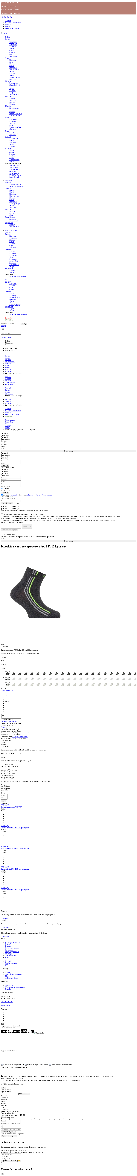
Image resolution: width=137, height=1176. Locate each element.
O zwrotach (5, 937)
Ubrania (8, 106)
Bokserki (12, 211)
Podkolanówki (14, 70)
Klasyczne (12, 41)
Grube (11, 54)
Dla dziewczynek (11, 230)
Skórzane (12, 129)
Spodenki (12, 100)
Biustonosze (13, 83)
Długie (11, 71)
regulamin (14, 495)
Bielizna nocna (10, 96)
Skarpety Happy (14, 196)
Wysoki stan (13, 133)
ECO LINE (9, 320)
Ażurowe (12, 47)
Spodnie (12, 102)
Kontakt (8, 989)
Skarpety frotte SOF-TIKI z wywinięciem (15, 828)
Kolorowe (12, 62)
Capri (11, 245)
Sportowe (12, 79)
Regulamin (9, 950)
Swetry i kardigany (15, 114)
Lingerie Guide (14, 169)
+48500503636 (6, 337)
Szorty (11, 213)
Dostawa (8, 24)
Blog (6, 976)
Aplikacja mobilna (11, 978)
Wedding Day (14, 165)
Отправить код (68, 451)
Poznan (3, 1102)
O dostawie (5, 918)
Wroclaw (4, 1105)
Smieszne (12, 263)
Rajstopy (8, 39)
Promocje (8, 318)
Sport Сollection (14, 177)
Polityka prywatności (12, 952)
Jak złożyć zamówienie (13, 23)
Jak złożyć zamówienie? (13, 942)
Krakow (3, 1103)
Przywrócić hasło (7, 503)
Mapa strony (9, 985)
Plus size (8, 137)
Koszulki (12, 91)
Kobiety (8, 37)
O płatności (5, 927)
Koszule (12, 104)
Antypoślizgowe (15, 261)
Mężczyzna (7, 490)
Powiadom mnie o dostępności (11, 723)
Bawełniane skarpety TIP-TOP (11, 807)
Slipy (11, 215)
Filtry (3, 1088)
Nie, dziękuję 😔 (15, 1161)
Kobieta (6, 488)
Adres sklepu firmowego (13, 974)
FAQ (7, 957)
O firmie (8, 21)
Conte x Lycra (14, 173)
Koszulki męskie (15, 184)
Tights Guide (13, 167)
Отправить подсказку (9, 1132)
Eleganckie (13, 238)
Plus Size (12, 135)
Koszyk (3, 326)
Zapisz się (5, 1161)
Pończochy (13, 56)
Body (11, 93)
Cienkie (12, 52)
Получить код (27, 526)
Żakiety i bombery (15, 116)
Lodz (2, 1107)
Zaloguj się (5, 465)
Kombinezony (14, 108)
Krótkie (12, 73)
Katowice (4, 1100)
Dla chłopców (10, 280)
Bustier (11, 87)
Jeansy (7, 131)
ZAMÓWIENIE (19, 1115)
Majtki (11, 89)
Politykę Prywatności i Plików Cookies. (39, 495)
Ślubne (11, 48)
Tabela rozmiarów (11, 955)
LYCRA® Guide (15, 175)
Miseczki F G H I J (15, 85)
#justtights (12, 171)
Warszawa (4, 1098)
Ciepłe (11, 66)
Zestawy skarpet (14, 77)
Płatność (8, 26)
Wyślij (3, 801)
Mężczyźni (9, 180)
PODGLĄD (5, 805)
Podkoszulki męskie (16, 186)
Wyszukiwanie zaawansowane (15, 987)
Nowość (8, 232)
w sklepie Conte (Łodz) (20, 737)
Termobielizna (14, 94)
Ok (3, 1174)
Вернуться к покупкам (9, 1136)
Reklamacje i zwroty (12, 28)
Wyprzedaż (9, 148)
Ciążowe (12, 50)
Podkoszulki (13, 221)
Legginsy (8, 117)
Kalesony (12, 219)
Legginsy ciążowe (15, 127)
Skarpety (8, 58)
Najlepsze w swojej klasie (18, 276)
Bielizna (8, 81)
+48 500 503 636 (7, 17)
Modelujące (13, 43)
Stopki (11, 75)
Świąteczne (13, 68)
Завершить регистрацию (9, 530)
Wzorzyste (13, 45)
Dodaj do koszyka (7, 719)
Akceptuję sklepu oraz (28, 495)
